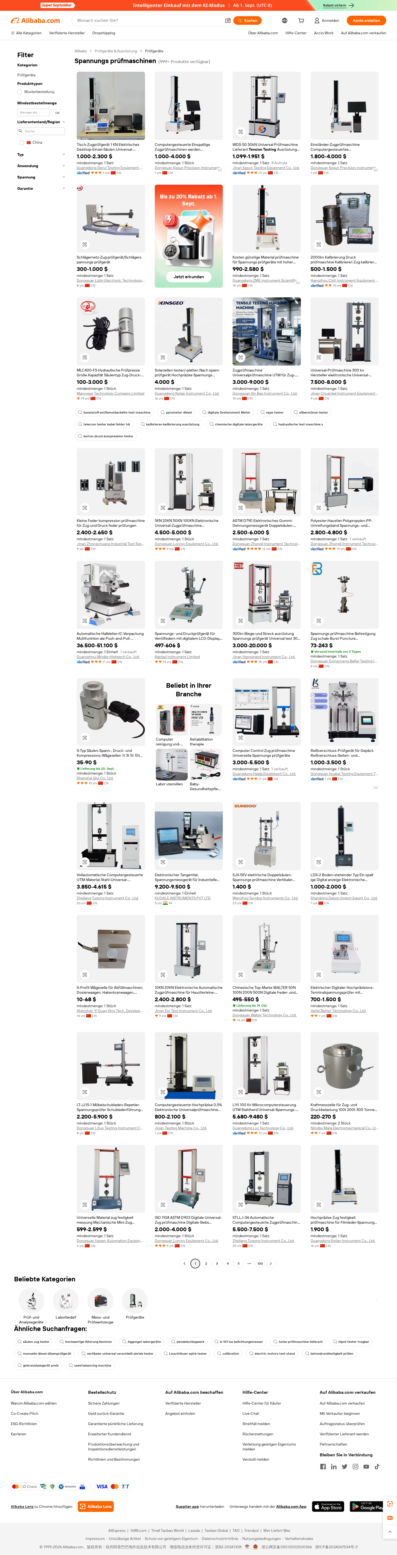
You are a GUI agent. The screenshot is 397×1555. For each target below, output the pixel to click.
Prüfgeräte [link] (154, 51)
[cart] (302, 21)
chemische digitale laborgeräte (239, 424)
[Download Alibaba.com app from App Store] (328, 1506)
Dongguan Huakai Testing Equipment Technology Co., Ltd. (345, 774)
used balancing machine (92, 1365)
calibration (231, 1354)
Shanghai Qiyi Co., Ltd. (95, 778)
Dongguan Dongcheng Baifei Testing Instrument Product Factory (345, 661)
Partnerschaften (333, 1444)
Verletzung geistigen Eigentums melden (269, 1446)
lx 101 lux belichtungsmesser (241, 1342)
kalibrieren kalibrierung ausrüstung (172, 424)
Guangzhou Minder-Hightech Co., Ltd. (108, 657)
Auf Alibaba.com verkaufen (342, 1403)
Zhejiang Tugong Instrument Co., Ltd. (108, 898)
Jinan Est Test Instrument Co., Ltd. (183, 1011)
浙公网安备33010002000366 (286, 1547)
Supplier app (187, 1506)
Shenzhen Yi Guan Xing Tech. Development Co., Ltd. (111, 1011)
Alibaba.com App (291, 1506)
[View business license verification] (247, 1547)
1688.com (138, 1530)
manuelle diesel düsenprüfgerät (47, 1354)
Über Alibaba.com (27, 1392)
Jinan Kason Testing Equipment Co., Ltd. (266, 168)
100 (260, 1263)
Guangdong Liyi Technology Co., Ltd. (263, 1128)
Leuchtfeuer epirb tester (188, 1354)
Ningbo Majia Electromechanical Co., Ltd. (345, 1128)
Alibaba (81, 51)
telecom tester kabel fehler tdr (106, 424)
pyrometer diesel (179, 412)
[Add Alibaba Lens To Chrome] (96, 1506)
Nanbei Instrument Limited (177, 657)
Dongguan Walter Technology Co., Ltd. (265, 1015)
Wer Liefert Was (276, 1530)
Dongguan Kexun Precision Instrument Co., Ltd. (189, 168)
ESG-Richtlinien (24, 1424)
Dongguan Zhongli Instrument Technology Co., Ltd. (267, 544)
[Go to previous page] (184, 1263)
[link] (390, 1504)
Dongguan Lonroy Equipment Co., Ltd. (186, 544)
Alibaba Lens (22, 1506)
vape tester (275, 412)
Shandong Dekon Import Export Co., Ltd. (344, 898)
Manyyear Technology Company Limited (110, 393)
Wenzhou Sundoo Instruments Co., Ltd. (265, 898)
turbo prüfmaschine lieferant (301, 1342)
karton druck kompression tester (108, 436)
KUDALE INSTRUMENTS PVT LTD (183, 898)
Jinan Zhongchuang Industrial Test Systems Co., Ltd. (111, 544)
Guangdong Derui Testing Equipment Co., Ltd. (111, 168)
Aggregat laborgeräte (144, 1342)
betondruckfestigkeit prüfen (332, 1354)
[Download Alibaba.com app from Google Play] (368, 1506)
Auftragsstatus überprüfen (342, 1424)
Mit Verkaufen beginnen (340, 1413)
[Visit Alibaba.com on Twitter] (344, 1466)
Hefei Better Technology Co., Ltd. (338, 1011)
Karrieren (18, 1434)
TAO (236, 1530)
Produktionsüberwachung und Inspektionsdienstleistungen (113, 1446)
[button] (228, 20)
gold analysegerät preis (41, 1365)
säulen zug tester (36, 1342)
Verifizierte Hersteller (183, 1403)
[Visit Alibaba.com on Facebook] (323, 1466)
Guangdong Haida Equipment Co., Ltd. (264, 774)
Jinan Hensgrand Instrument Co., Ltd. (264, 657)
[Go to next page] (271, 1263)
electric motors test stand (275, 1354)
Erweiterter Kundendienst (109, 1434)
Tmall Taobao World (167, 1530)
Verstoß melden (256, 1459)
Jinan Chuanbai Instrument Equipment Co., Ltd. (345, 393)
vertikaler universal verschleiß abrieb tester (120, 1354)
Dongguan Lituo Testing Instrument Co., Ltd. (111, 1128)
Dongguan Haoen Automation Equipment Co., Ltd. (111, 1241)
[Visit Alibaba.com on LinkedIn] (334, 1466)
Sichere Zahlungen (104, 1403)
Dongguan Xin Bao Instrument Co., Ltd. (265, 393)
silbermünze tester (313, 412)
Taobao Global (216, 1530)
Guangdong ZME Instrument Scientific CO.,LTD (267, 280)
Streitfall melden (256, 1424)
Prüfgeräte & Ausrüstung (116, 51)
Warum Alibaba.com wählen (34, 1403)
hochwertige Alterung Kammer (88, 1342)
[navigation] (41, 658)
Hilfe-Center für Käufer (262, 1403)
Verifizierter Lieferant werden (344, 1434)
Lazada (194, 1530)
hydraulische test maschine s (300, 424)
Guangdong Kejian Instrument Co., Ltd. (187, 393)
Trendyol (251, 1530)
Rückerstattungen (258, 1434)
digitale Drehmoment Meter (229, 412)
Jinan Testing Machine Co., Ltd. (181, 1128)
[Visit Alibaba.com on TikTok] (377, 1466)
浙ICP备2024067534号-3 (336, 1547)
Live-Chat (251, 1413)
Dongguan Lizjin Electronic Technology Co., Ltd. (111, 280)
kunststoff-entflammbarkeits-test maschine (116, 412)
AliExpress (117, 1530)
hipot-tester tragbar (353, 1342)
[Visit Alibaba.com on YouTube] (366, 1466)
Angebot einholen (180, 1413)
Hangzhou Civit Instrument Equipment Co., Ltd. (345, 280)
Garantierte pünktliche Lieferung (115, 1424)
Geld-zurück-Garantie (106, 1413)
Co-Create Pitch (24, 1413)
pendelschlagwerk (190, 1342)
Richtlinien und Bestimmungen (114, 1459)
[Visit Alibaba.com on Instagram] (355, 1466)
